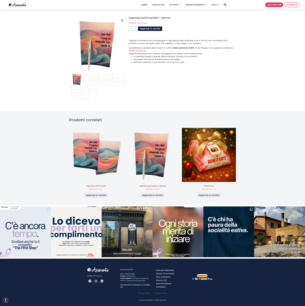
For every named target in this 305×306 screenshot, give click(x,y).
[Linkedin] (102, 281)
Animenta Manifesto (165, 270)
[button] (225, 4)
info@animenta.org (137, 50)
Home (144, 5)
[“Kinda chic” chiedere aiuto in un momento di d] (127, 231)
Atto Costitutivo (163, 277)
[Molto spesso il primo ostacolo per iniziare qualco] (177, 231)
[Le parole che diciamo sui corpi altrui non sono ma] (76, 231)
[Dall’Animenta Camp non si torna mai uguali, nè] (279, 231)
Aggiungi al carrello (150, 28)
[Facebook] (90, 281)
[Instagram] (96, 281)
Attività (173, 5)
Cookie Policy (161, 293)
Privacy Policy (143, 293)
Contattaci (158, 5)
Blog (214, 5)
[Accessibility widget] (6, 300)
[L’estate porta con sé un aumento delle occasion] (228, 231)
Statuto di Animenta (165, 273)
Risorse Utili (161, 280)
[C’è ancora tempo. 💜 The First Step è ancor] (25, 231)
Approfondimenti (195, 5)
